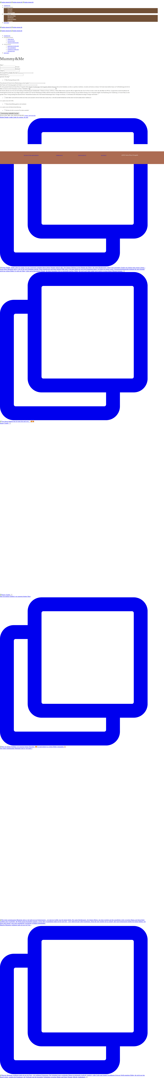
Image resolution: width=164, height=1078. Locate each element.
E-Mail (2, 71)
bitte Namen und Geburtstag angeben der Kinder (11, 85)
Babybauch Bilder (12, 16)
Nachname (17, 69)
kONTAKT (103, 155)
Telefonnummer (4, 74)
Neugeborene (11, 17)
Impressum (59, 155)
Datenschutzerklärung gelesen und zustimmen (16, 104)
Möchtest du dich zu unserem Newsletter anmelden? (17, 110)
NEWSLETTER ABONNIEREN (31, 155)
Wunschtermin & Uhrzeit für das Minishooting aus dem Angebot (15, 83)
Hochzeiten (10, 21)
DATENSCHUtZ (82, 155)
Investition (10, 10)
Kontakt (6, 22)
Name (2, 65)
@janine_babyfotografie (29, 115)
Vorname (17, 67)
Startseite (7, 5)
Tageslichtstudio (11, 12)
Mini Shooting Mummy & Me (12, 80)
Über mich (10, 9)
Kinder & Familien (12, 19)
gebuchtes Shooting (5, 76)
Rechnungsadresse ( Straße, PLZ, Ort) (9, 73)
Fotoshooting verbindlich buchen (10, 113)
